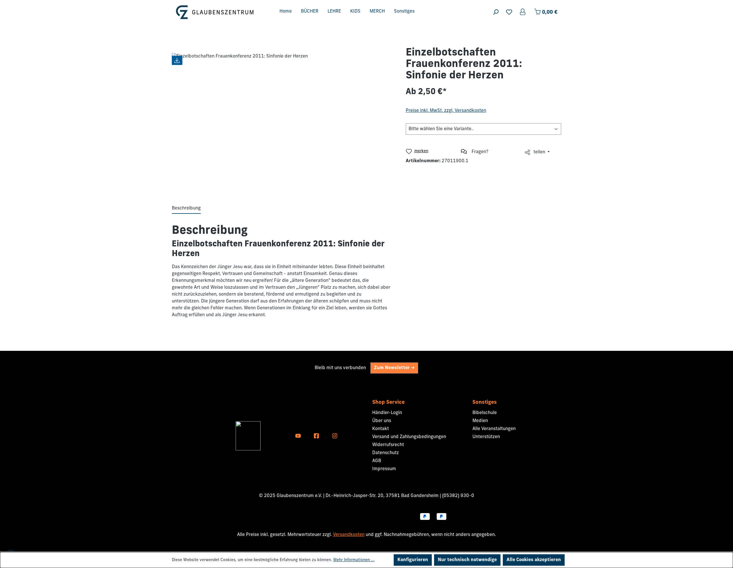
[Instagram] (334, 436)
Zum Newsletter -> (394, 368)
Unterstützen (486, 437)
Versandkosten (348, 535)
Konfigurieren (412, 560)
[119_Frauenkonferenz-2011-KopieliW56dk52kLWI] (283, 117)
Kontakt (380, 429)
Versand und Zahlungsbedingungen (409, 437)
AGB (376, 461)
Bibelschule (484, 413)
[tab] (186, 208)
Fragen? (480, 152)
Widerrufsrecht (388, 445)
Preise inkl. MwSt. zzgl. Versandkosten (446, 110)
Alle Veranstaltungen (494, 429)
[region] (283, 117)
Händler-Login (387, 413)
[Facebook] (317, 436)
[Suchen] (495, 12)
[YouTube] (298, 436)
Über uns (381, 421)
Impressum (384, 469)
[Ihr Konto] (523, 12)
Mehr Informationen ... (354, 560)
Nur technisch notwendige (467, 560)
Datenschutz (385, 453)
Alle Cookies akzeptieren (534, 560)
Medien (480, 421)
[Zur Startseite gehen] (215, 12)
